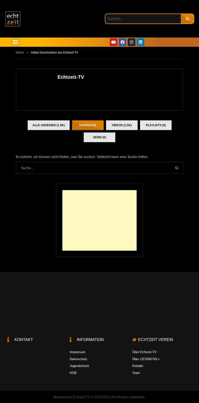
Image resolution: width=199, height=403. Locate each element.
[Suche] (187, 18)
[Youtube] (113, 42)
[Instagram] (131, 42)
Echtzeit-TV (71, 77)
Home (20, 52)
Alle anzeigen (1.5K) (49, 125)
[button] (15, 42)
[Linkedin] (140, 42)
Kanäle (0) (87, 125)
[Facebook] (122, 42)
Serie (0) (99, 137)
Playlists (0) (156, 125)
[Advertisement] (99, 220)
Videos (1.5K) (122, 125)
